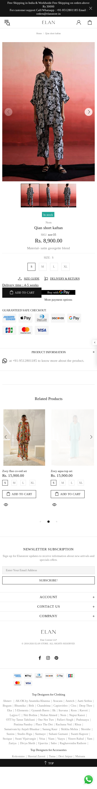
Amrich (70, 701)
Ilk (55, 710)
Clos (74, 705)
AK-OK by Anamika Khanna (33, 701)
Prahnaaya (83, 719)
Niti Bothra (31, 715)
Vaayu (62, 738)
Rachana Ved (65, 724)
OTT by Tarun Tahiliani (21, 719)
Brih (32, 705)
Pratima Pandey (24, 724)
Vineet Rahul (77, 738)
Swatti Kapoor (80, 734)
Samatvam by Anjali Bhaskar (22, 729)
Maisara (80, 756)
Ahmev (8, 701)
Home (39, 33)
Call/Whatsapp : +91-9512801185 (57, 10)
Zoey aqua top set (61, 471)
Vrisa (43, 738)
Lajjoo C (16, 715)
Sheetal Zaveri (38, 756)
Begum (8, 705)
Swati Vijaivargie (26, 738)
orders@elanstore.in (48, 13)
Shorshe (86, 729)
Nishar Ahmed (49, 715)
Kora (75, 710)
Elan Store (48, 22)
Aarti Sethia (85, 701)
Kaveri (85, 710)
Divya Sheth (28, 743)
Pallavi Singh (66, 719)
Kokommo (19, 756)
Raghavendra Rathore (74, 743)
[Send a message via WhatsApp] (88, 779)
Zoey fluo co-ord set (14, 471)
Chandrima (44, 705)
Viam (52, 738)
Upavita (44, 743)
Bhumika (21, 705)
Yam (90, 738)
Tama (53, 756)
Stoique (8, 738)
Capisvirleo (61, 705)
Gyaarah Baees (41, 710)
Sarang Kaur (51, 729)
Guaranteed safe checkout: (24, 310)
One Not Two (47, 719)
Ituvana (64, 710)
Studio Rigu (25, 734)
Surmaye (41, 734)
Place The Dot (45, 724)
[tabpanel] (24, 464)
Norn (49, 222)
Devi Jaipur (66, 756)
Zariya (14, 743)
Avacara (58, 701)
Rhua (79, 724)
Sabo (55, 743)
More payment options (58, 299)
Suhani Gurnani (59, 734)
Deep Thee (86, 705)
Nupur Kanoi (78, 715)
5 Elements (22, 710)
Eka (10, 710)
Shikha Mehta (70, 729)
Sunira (11, 734)
